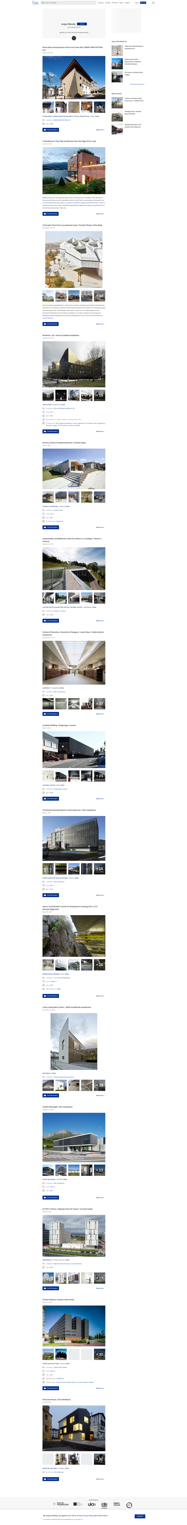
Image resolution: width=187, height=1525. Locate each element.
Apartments (47, 1260)
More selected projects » (137, 84)
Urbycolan (59, 521)
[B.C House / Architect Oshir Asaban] (117, 76)
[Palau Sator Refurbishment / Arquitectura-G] (117, 50)
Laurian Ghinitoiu (48, 318)
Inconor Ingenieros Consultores (82, 423)
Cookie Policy (102, 1515)
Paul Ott (87, 316)
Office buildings (49, 1179)
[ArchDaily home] (35, 3)
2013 (51, 695)
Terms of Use (76, 1515)
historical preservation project (53, 205)
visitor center (48, 607)
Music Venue (47, 405)
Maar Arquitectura (60, 692)
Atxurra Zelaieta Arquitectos (63, 408)
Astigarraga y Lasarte (60, 789)
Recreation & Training (51, 974)
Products (115, 3)
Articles (107, 3)
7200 (51, 1187)
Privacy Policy (87, 1515)
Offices (76, 116)
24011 (52, 1371)
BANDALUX (60, 1378)
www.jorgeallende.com (74, 27)
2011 (51, 1375)
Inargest (91, 1382)
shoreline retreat (93, 203)
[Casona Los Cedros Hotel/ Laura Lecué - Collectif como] (117, 102)
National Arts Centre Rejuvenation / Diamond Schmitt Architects (133, 61)
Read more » (100, 130)
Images (127, 3)
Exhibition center (62, 607)
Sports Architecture (51, 878)
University (47, 688)
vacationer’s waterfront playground (76, 203)
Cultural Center (75, 607)
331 (51, 514)
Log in (137, 3)
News (121, 3)
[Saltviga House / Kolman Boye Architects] (117, 115)
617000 (52, 981)
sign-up (80, 1519)
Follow (82, 24)
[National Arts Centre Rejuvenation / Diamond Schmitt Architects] (117, 63)
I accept (140, 1516)
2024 (51, 124)
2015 (51, 416)
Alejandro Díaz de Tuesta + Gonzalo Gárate (67, 1264)
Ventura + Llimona (60, 611)
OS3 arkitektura (59, 1472)
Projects (101, 3)
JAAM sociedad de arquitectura (64, 1077)
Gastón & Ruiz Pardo (60, 1367)
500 (51, 885)
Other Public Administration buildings (58, 116)
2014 (51, 615)
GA (74, 408)
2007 (51, 1267)
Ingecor (55, 425)
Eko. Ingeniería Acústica (64, 423)
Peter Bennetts (95, 316)
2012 (51, 985)
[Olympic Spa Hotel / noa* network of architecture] (117, 129)
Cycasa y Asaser (82, 1382)
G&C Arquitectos (59, 882)
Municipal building (50, 1468)
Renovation (84, 116)
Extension (54, 506)
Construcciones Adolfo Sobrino (66, 1382)
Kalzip (59, 989)
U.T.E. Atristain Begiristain (62, 978)
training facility (50, 203)
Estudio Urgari (58, 510)
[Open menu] (153, 2)
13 (51, 412)
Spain (97, 116)
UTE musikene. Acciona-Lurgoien (69, 425)
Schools (46, 506)
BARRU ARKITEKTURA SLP (62, 120)
